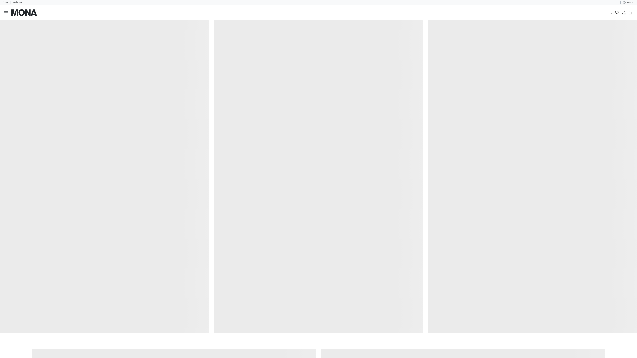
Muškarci (17, 2)
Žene (5, 2)
